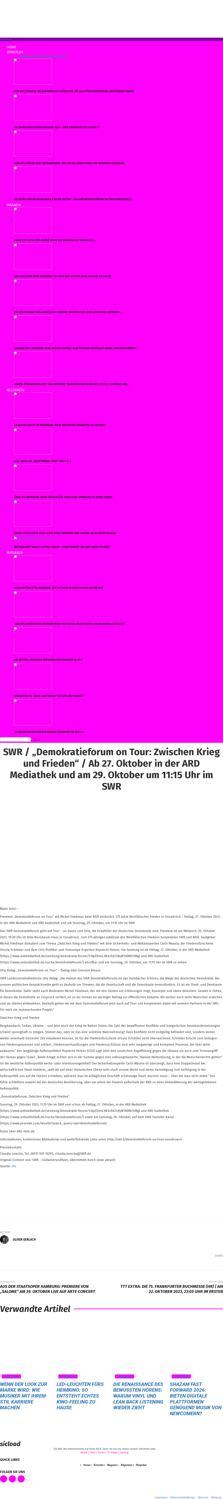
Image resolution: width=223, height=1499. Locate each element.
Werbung (216, 1497)
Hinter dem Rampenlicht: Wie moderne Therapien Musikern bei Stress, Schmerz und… (71, 384)
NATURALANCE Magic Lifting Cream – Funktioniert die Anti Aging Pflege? (62, 547)
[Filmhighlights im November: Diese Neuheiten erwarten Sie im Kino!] (33, 405)
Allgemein (15, 390)
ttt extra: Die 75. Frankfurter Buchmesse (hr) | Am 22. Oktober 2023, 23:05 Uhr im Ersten (171, 1289)
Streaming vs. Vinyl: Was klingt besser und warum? (49, 695)
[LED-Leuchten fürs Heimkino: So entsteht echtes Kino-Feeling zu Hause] (33, 256)
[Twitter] (186, 1264)
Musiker (33, 56)
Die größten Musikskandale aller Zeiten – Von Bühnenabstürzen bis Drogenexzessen (73, 199)
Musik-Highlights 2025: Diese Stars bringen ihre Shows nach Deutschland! (65, 533)
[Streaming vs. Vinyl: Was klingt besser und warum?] (33, 676)
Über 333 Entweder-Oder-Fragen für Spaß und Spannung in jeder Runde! (63, 497)
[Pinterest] (196, 1264)
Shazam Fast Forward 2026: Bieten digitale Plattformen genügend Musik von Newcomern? (75, 348)
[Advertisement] (26, 1193)
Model (24, 56)
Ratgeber (15, 553)
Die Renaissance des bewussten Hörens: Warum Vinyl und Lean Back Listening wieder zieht (138, 1395)
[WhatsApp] (207, 1264)
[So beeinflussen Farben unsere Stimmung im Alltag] (33, 712)
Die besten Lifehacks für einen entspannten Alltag (48, 659)
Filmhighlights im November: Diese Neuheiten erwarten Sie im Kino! (59, 425)
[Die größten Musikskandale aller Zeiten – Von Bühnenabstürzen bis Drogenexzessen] (33, 179)
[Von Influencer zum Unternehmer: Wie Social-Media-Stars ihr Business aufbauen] (33, 143)
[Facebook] (175, 1264)
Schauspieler (58, 56)
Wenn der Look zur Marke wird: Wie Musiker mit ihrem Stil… (55, 240)
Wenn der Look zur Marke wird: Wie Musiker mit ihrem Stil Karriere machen (23, 1395)
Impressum (161, 1497)
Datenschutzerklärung (182, 1497)
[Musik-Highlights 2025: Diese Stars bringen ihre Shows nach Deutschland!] (33, 513)
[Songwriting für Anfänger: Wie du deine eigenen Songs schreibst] (33, 568)
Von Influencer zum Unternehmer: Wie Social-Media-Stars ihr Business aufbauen (69, 163)
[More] (217, 1264)
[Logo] (0, 43)
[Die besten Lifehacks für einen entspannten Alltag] (33, 640)
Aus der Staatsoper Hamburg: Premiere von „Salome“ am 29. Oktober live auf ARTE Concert (47, 1289)
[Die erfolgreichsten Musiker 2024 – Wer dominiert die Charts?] (33, 107)
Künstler (15, 52)
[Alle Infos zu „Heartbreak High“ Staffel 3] (33, 441)
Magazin (14, 205)
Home (11, 47)
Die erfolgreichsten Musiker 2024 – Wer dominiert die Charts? (56, 127)
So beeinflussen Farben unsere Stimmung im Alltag (48, 732)
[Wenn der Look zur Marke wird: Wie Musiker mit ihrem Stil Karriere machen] (33, 220)
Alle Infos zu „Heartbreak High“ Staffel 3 (42, 461)
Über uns (203, 1497)
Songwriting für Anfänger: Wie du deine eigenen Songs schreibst (58, 587)
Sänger (44, 56)
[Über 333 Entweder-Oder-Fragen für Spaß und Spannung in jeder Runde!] (33, 477)
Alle (17, 56)
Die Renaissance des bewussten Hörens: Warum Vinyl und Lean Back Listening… (67, 312)
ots (13, 1166)
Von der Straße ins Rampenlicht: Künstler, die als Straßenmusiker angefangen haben (74, 91)
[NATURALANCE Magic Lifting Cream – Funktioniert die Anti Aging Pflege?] (35, 538)
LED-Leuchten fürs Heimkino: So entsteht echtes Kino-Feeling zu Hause (62, 276)
